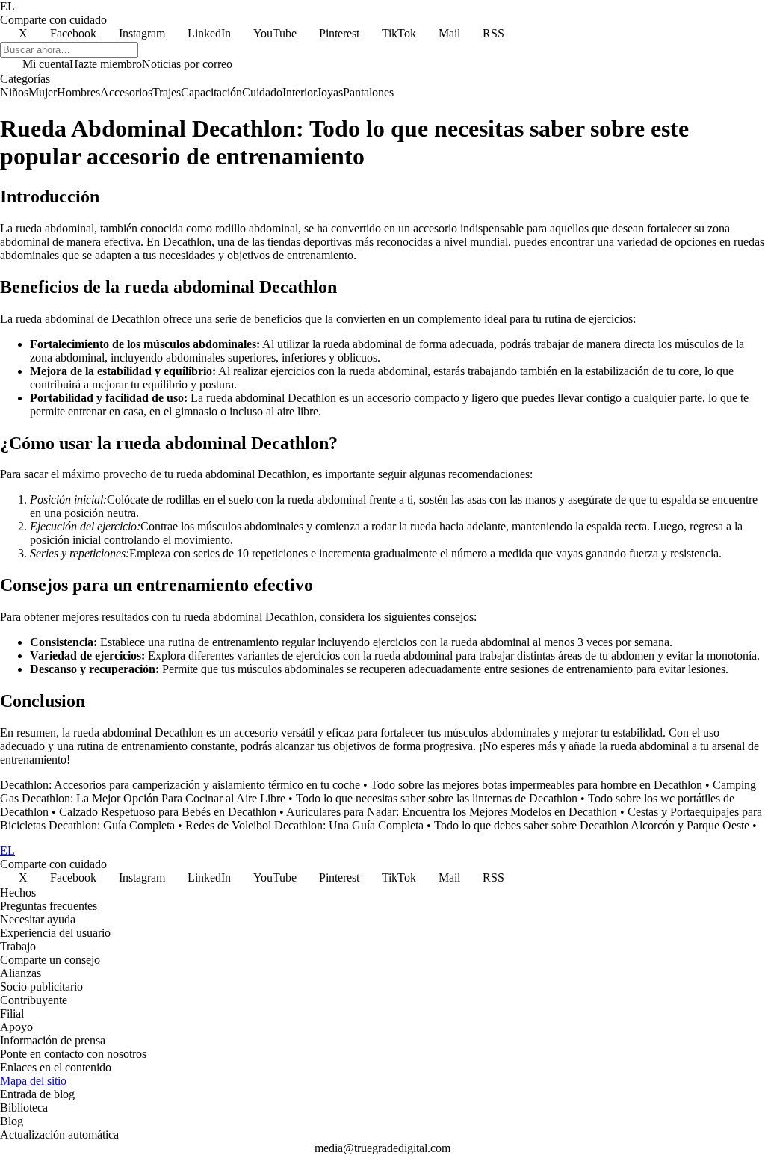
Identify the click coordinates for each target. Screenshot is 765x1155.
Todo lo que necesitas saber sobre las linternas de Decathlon (436, 798)
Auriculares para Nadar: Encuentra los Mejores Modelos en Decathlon (451, 811)
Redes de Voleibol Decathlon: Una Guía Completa (304, 825)
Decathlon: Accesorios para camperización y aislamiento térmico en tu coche (180, 784)
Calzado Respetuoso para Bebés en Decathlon (167, 811)
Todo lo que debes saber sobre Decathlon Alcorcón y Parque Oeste (591, 825)
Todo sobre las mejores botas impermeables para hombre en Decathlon (536, 784)
